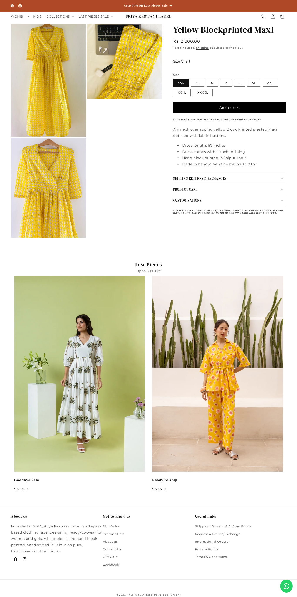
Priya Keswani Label (140, 594)
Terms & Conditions (211, 557)
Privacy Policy (206, 549)
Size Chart (181, 61)
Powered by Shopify (167, 594)
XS (197, 83)
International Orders (212, 542)
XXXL (182, 93)
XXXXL (202, 93)
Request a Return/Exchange (217, 534)
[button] (19, 16)
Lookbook (111, 565)
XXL (270, 83)
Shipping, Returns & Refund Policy (223, 526)
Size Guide (111, 526)
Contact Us (112, 549)
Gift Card (110, 557)
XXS (181, 83)
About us (110, 542)
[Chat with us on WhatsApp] (286, 586)
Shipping (202, 47)
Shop (19, 489)
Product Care (114, 534)
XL (254, 83)
